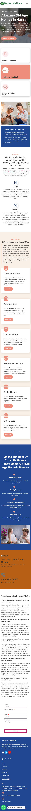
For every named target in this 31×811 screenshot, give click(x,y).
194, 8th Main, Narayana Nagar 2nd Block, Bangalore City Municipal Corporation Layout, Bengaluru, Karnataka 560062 (14, 788)
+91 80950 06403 (9, 579)
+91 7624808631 (6, 801)
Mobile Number (9, 709)
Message (7, 720)
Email (6, 714)
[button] (27, 3)
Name (6, 704)
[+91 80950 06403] (3, 575)
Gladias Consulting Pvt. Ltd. (19, 808)
